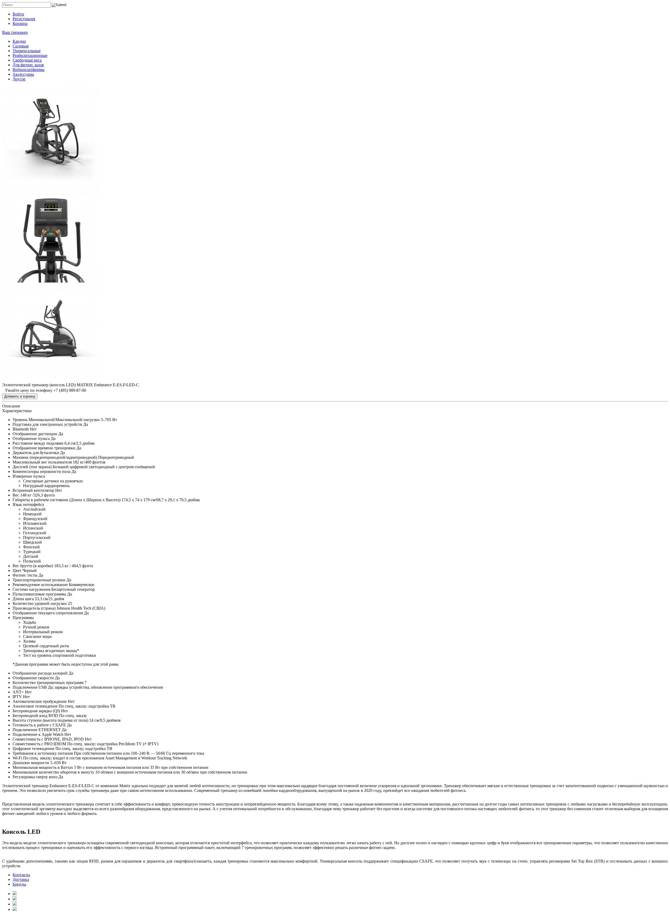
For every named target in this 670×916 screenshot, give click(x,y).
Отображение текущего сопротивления (48, 613)
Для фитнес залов (28, 65)
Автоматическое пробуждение (40, 701)
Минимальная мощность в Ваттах (43, 767)
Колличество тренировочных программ (48, 682)
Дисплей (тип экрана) (32, 467)
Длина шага (23, 599)
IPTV (17, 696)
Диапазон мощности (31, 762)
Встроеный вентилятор (33, 490)
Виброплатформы (28, 69)
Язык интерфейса (28, 504)
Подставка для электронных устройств (47, 424)
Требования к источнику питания (43, 753)
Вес (16, 495)
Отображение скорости (33, 678)
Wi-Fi (17, 758)
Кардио (19, 41)
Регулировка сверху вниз (35, 777)
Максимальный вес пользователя (42, 462)
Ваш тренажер (15, 32)
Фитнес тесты (25, 575)
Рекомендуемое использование (40, 584)
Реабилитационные (30, 55)
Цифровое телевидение (33, 748)
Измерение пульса (29, 476)
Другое (19, 79)
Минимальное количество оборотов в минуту (53, 772)
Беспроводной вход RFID (35, 715)
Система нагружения (31, 589)
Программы (23, 617)
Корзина (20, 23)
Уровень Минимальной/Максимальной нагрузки (56, 419)
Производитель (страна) (34, 608)
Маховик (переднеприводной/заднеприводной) (55, 457)
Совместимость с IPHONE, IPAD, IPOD (48, 739)
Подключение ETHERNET (37, 729)
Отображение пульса (31, 438)
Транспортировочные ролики (39, 580)
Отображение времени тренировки (44, 448)
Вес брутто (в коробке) (33, 566)
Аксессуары (23, 74)
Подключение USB (30, 687)
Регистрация (24, 18)
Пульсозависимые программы (39, 594)
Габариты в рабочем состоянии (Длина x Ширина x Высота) (66, 500)
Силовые (21, 46)
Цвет (17, 570)
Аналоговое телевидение (35, 706)
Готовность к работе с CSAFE (39, 725)
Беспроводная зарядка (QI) (36, 711)
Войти (18, 14)
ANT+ (18, 692)
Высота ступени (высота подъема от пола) (50, 720)
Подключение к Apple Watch (38, 734)
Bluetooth (21, 429)
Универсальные (27, 50)
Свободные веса (27, 60)
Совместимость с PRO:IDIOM (39, 744)
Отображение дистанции (35, 434)
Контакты (21, 875)
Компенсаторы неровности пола (41, 471)
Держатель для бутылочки (36, 452)
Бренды (19, 884)
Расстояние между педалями (38, 443)
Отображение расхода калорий (40, 673)
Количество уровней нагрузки (40, 603)
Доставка (21, 879)
